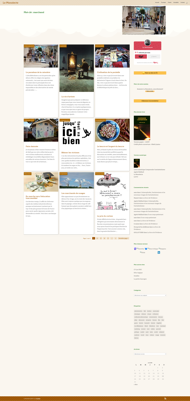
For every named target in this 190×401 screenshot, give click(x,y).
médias (153, 329)
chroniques (137, 314)
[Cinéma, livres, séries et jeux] (153, 249)
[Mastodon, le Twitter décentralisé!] (135, 249)
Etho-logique (138, 273)
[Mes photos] (142, 252)
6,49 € (136, 177)
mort (148, 329)
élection (136, 338)
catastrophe (156, 311)
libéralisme (152, 326)
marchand (162, 326)
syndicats (136, 335)
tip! (141, 56)
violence (152, 335)
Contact (183, 2)
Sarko (151, 332)
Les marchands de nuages (73, 193)
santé (147, 332)
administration (138, 311)
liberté (146, 326)
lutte (157, 326)
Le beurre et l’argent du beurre (110, 146)
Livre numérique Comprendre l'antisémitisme (149, 169)
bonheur (149, 311)
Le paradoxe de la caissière (38, 72)
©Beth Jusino (155, 144)
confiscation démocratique (141, 317)
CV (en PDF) (138, 269)
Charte (169, 2)
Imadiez (136, 276)
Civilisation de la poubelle (108, 72)
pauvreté (158, 329)
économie (162, 335)
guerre (136, 323)
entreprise (148, 320)
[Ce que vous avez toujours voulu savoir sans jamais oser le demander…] (159, 253)
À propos (163, 2)
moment (143, 329)
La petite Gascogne (140, 279)
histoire (141, 323)
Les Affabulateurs (138, 326)
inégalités (159, 323)
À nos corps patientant (155, 214)
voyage (157, 335)
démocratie (141, 320)
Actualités (176, 2)
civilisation (155, 314)
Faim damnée (32, 146)
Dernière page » (123, 238)
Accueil (157, 2)
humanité (147, 323)
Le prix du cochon (105, 216)
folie (163, 320)
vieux (147, 335)
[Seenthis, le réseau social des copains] (140, 249)
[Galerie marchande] (144, 34)
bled (145, 311)
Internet (153, 323)
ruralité (142, 332)
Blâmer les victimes (70, 153)
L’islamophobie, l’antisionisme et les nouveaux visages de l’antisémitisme (147, 203)
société (156, 332)
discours (160, 317)
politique (136, 332)
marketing (137, 329)
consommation (153, 317)
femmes (155, 320)
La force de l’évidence (150, 198)
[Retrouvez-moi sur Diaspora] (162, 249)
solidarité (161, 332)
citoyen (149, 314)
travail (142, 335)
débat (135, 320)
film (159, 320)
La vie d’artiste (68, 97)
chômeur (143, 314)
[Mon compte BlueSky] (146, 249)
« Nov (136, 384)
